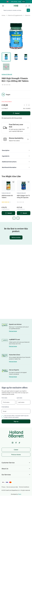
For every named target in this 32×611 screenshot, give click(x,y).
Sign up (16, 421)
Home (3, 15)
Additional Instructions (9, 162)
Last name (19, 398)
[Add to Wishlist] (13, 182)
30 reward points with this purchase (12, 118)
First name (4, 398)
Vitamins (27, 15)
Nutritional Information (9, 167)
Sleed (19, 494)
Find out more (13, 331)
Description (5, 150)
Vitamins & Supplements (15, 15)
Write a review (16, 237)
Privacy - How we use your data (10, 487)
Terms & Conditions (24, 487)
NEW (23, 1)
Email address (5, 407)
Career (16, 450)
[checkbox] (3, 416)
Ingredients (5, 156)
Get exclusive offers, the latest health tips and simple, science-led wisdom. (16, 416)
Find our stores (16, 454)
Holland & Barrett (7, 74)
